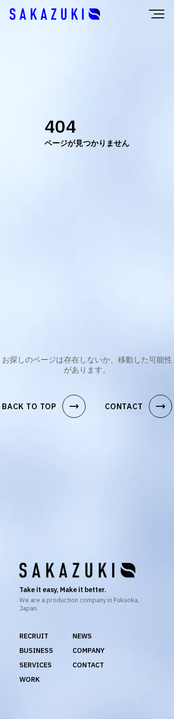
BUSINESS (36, 650)
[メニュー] (156, 14)
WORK (29, 679)
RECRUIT (33, 636)
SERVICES (35, 665)
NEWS (82, 636)
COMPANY (88, 650)
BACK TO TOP (41, 406)
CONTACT (135, 406)
